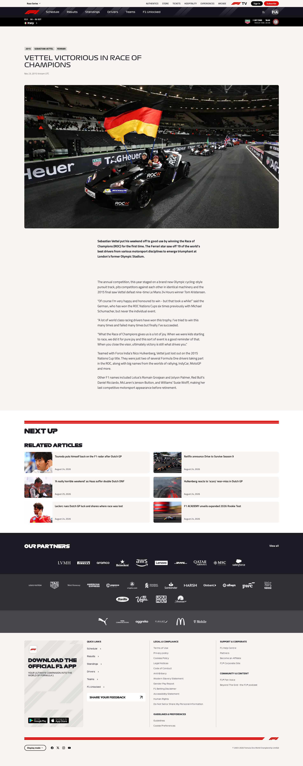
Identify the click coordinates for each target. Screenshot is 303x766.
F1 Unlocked (151, 12)
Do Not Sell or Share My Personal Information (178, 704)
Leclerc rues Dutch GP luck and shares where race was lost (89, 506)
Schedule (52, 12)
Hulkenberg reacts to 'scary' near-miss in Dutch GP (213, 481)
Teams (130, 12)
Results (72, 12)
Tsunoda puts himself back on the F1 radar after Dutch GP (88, 456)
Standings (92, 12)
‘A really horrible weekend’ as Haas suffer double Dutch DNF (89, 481)
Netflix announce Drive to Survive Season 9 (209, 456)
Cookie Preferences (164, 726)
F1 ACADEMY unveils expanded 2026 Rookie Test (212, 506)
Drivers (112, 12)
